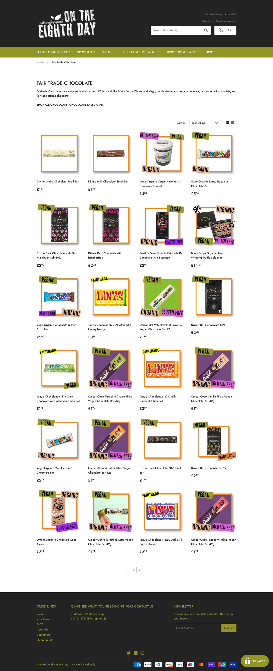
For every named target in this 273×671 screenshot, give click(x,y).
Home (40, 62)
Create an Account (226, 21)
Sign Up (229, 628)
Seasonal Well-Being (52, 52)
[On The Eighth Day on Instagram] (142, 654)
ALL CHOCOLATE (55, 105)
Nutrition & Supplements (140, 52)
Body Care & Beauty (181, 52)
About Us (42, 629)
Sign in (206, 21)
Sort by (181, 123)
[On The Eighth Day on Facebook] (136, 654)
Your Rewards (45, 619)
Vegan (107, 52)
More (209, 52)
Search (41, 614)
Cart (228, 30)
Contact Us (43, 635)
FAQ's (40, 624)
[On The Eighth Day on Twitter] (129, 654)
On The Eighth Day (57, 664)
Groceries (85, 52)
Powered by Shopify (83, 664)
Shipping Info (45, 640)
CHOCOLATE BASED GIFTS (87, 105)
